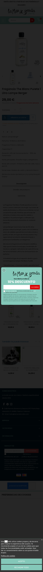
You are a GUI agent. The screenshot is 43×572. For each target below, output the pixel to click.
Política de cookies (8, 556)
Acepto (21, 561)
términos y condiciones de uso (25, 291)
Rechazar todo (21, 567)
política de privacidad (11, 292)
